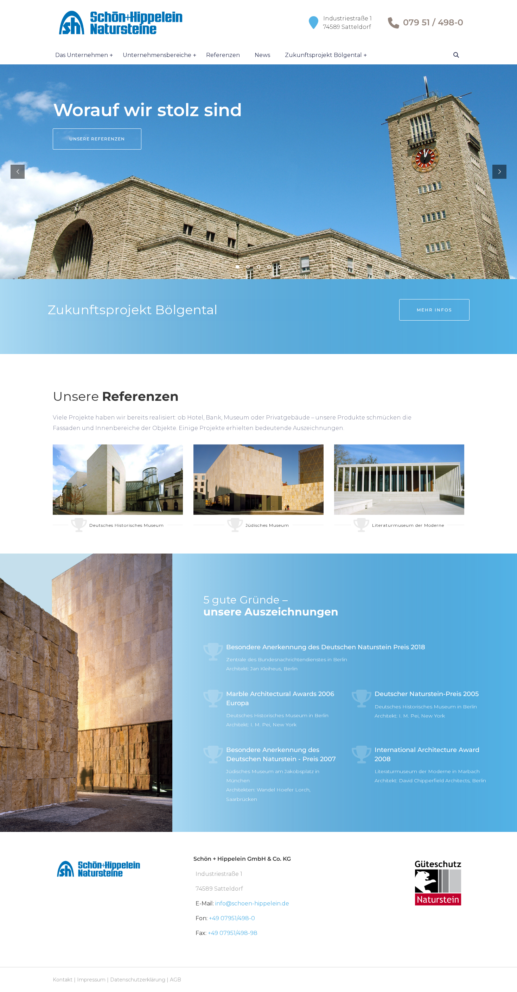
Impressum (91, 980)
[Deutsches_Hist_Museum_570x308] (118, 479)
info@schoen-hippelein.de (252, 903)
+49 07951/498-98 (232, 933)
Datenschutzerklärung (137, 980)
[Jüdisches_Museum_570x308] (258, 479)
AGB (175, 980)
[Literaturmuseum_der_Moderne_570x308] (399, 479)
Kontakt (62, 980)
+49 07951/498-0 (232, 918)
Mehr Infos (434, 309)
